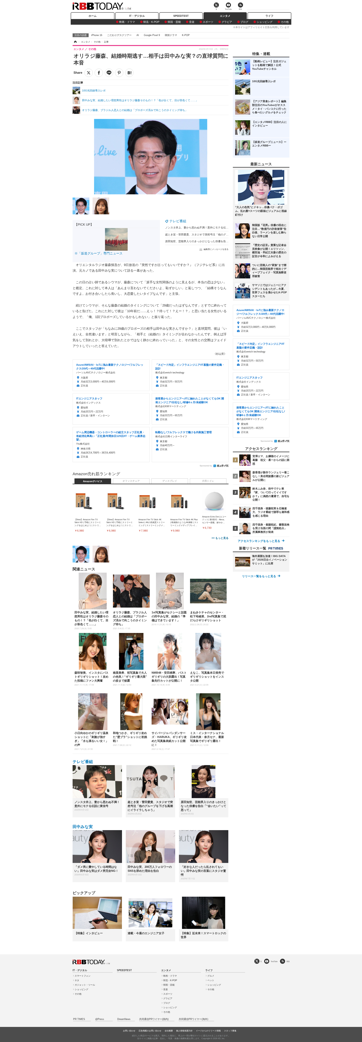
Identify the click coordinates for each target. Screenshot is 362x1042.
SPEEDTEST (181, 15)
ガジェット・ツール (85, 985)
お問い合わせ (129, 1031)
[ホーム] (75, 42)
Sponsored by (206, 466)
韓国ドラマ (171, 35)
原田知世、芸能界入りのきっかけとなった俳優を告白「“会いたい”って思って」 (212, 241)
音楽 (191, 21)
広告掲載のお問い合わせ (150, 1031)
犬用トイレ (208, 481)
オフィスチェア (131, 481)
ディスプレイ (169, 481)
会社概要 (169, 1031)
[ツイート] (88, 73)
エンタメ (225, 15)
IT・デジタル (137, 15)
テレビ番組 (177, 221)
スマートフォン (82, 976)
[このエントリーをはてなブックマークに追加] (129, 73)
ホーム (93, 15)
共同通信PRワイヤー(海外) (193, 1019)
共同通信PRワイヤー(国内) (154, 1019)
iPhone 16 (96, 35)
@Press (99, 1019)
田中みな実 (83, 826)
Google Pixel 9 (152, 35)
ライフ (269, 15)
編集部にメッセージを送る (216, 249)
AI (138, 35)
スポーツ (208, 21)
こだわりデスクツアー (119, 35)
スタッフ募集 (230, 1031)
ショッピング (264, 21)
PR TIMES (79, 1019)
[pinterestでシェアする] (119, 73)
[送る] (109, 73)
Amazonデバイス (92, 481)
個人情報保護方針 (184, 1031)
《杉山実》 (220, 353)
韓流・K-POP (151, 21)
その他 (285, 21)
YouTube (274, 961)
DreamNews (123, 1019)
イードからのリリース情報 (208, 1031)
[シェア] (99, 73)
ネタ (77, 980)
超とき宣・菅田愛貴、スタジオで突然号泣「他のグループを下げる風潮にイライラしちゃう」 (220, 234)
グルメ (210, 976)
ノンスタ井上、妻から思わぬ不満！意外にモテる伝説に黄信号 (202, 227)
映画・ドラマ (127, 21)
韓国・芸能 (174, 21)
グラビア (227, 21)
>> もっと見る (220, 537)
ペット (210, 980)
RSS (288, 961)
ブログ (244, 21)
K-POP (186, 35)
